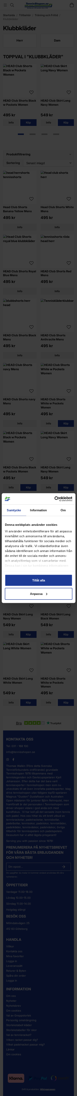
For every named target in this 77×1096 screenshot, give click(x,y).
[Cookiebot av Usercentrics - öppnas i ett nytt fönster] (54, 498)
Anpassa (36, 593)
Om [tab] (63, 510)
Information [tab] (38, 510)
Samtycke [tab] (14, 510)
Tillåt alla (38, 580)
